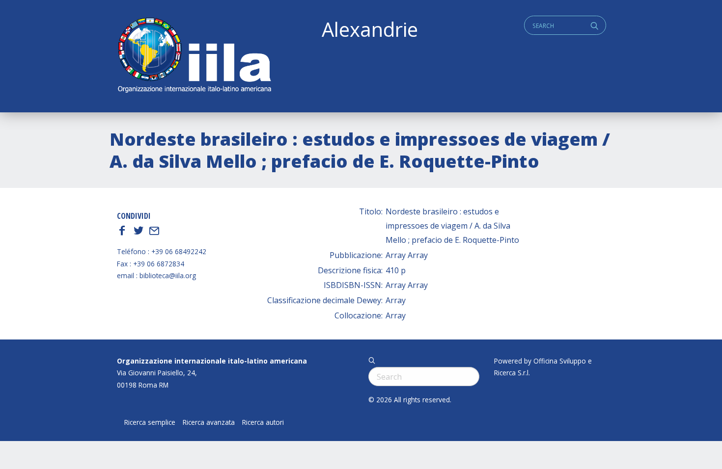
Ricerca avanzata (209, 422)
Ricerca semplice (149, 422)
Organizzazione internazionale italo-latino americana (212, 360)
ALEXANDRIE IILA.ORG (194, 56)
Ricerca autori (263, 422)
